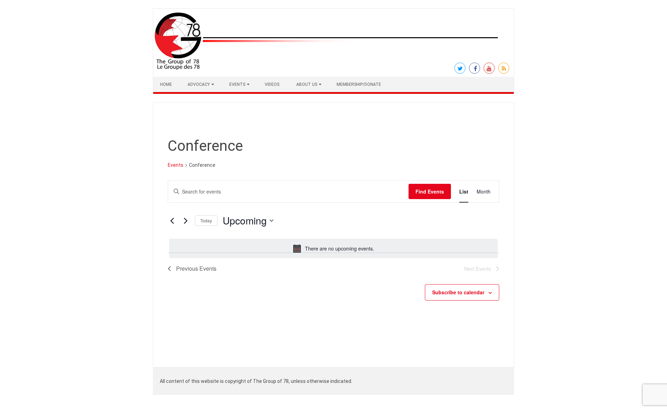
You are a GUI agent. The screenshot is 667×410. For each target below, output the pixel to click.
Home (166, 84)
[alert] (333, 248)
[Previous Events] (172, 220)
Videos (272, 84)
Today (206, 220)
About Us (306, 84)
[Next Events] (185, 220)
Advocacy (199, 84)
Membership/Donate (359, 84)
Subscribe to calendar (458, 292)
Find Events (429, 191)
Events (237, 84)
